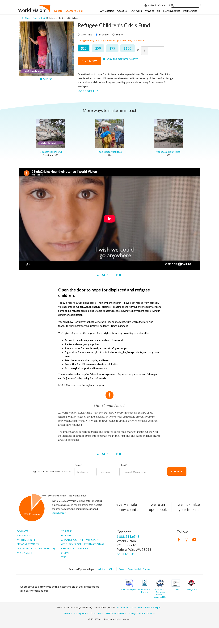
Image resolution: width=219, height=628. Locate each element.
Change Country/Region (80, 539)
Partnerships (190, 10)
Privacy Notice (81, 613)
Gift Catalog (107, 10)
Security (68, 613)
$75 (112, 48)
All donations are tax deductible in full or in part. (139, 607)
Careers (67, 531)
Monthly (104, 34)
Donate (58, 10)
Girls (111, 569)
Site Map (67, 535)
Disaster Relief (39, 18)
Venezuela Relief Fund (168, 151)
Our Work (136, 10)
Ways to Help (152, 10)
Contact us (125, 553)
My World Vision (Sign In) (36, 548)
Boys (121, 569)
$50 (98, 48)
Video (48, 79)
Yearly (119, 34)
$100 (127, 48)
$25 (84, 48)
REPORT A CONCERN (75, 548)
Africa (101, 569)
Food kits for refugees (109, 151)
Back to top (110, 275)
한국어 (65, 552)
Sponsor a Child (74, 10)
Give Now (89, 60)
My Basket (24, 552)
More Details (89, 91)
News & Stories (171, 10)
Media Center (27, 539)
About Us (122, 10)
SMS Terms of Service (116, 613)
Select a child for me (139, 569)
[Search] (172, 6)
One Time (86, 34)
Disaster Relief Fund (50, 147)
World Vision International (83, 544)
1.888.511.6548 (128, 536)
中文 (63, 557)
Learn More (58, 512)
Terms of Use (97, 613)
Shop (27, 18)
